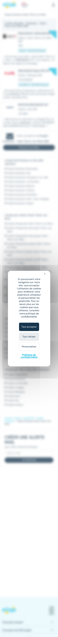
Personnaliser (29, 346)
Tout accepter (29, 326)
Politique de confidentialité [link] (29, 356)
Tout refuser (29, 336)
